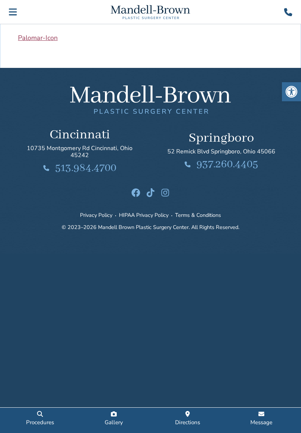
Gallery (114, 422)
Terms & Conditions (198, 215)
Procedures (40, 422)
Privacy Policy (96, 215)
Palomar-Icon (38, 37)
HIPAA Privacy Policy (143, 215)
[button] (291, 91)
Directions (187, 422)
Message (261, 422)
